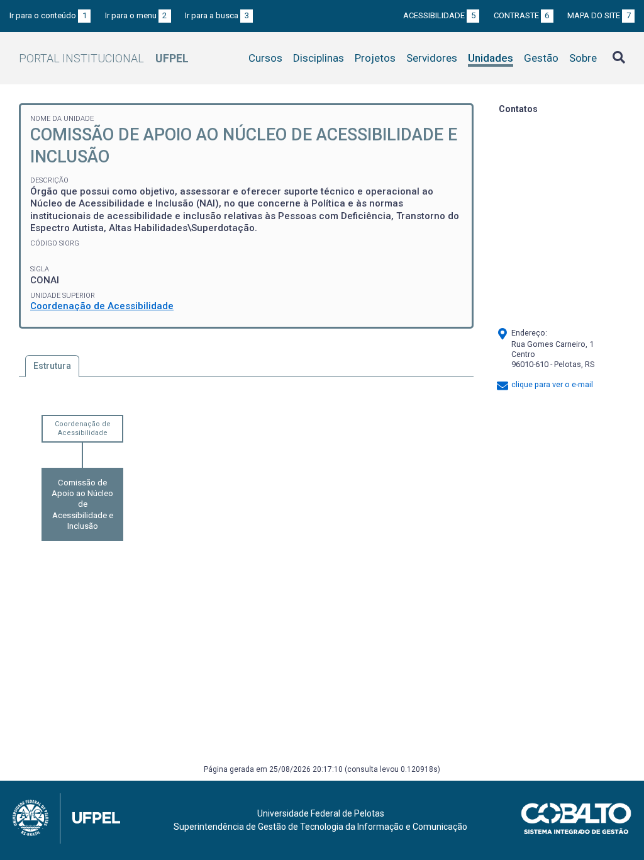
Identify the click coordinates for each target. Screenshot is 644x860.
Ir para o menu (136, 15)
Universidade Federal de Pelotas (320, 813)
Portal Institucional (104, 58)
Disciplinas (318, 58)
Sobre (583, 58)
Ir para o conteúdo (48, 15)
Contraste (522, 15)
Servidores (431, 58)
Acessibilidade (439, 15)
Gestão (541, 58)
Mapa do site (599, 15)
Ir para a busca (217, 15)
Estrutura (52, 366)
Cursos (265, 58)
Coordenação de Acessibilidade (102, 306)
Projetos (375, 58)
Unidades (490, 58)
